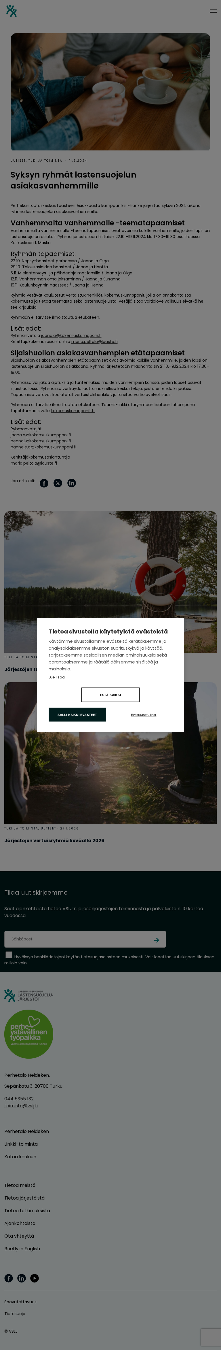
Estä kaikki (110, 695)
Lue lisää (57, 677)
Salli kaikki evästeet (77, 715)
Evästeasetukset (144, 715)
